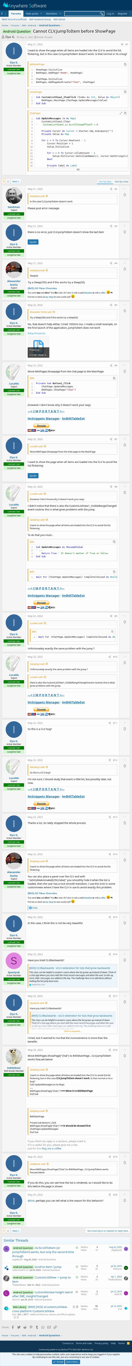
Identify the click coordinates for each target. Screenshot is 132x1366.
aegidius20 (17, 1259)
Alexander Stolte (14, 282)
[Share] (122, 44)
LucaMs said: (36, 446)
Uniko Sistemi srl (20, 1270)
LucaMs (14, 383)
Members (51, 13)
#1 (126, 44)
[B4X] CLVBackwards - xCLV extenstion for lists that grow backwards (69, 968)
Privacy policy (101, 1343)
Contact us (67, 1343)
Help (113, 1343)
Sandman (14, 207)
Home (121, 1343)
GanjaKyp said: (37, 196)
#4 (115, 263)
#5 (115, 305)
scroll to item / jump (48, 1267)
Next (14, 181)
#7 (115, 439)
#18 (115, 1049)
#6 (115, 365)
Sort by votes (121, 181)
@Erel (31, 1200)
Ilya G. (10, 37)
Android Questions (47, 1259)
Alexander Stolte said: (41, 311)
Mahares (117, 1268)
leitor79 (16, 1299)
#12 (115, 760)
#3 (115, 226)
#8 (115, 486)
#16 (115, 954)
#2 (115, 189)
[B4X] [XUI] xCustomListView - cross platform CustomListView (40, 1309)
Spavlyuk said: (37, 1003)
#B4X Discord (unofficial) (14, 19)
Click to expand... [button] (72, 1031)
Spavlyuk (14, 972)
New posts (32, 13)
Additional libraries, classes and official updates (52, 1314)
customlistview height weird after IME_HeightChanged (42, 1294)
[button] (40, 13)
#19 (115, 1156)
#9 (115, 616)
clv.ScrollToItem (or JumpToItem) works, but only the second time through (43, 1252)
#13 (115, 817)
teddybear (14, 1067)
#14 (115, 854)
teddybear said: (38, 1163)
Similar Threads (44, 37)
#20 (115, 1194)
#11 (115, 723)
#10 (115, 656)
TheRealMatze (19, 1284)
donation (88, 293)
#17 (115, 996)
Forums (16, 13)
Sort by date (105, 181)
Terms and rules (84, 1343)
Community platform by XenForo (66, 1349)
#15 (115, 917)
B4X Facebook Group (40, 19)
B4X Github (59, 19)
